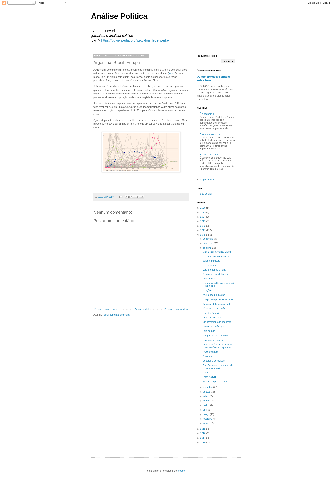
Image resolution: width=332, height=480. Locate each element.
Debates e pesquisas (214, 361)
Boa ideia (207, 356)
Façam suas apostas (213, 340)
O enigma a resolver (210, 134)
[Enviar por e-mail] (127, 197)
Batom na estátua (209, 154)
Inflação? (207, 290)
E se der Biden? (211, 313)
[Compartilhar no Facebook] (138, 197)
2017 (203, 438)
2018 (203, 433)
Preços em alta (210, 351)
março (206, 414)
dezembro (208, 238)
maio (206, 405)
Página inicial (142, 309)
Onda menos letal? (212, 317)
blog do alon (206, 193)
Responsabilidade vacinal (216, 304)
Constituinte (209, 278)
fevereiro (208, 418)
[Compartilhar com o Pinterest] (142, 197)
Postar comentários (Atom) (116, 315)
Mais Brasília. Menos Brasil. (217, 251)
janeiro (207, 423)
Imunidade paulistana (214, 295)
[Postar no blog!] (131, 197)
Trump (206, 372)
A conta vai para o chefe (215, 381)
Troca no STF (210, 377)
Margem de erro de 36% (215, 335)
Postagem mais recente (106, 309)
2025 (203, 212)
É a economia (207, 114)
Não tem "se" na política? (216, 308)
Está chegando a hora (214, 269)
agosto (207, 392)
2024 (203, 217)
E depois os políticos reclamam (219, 299)
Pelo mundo (209, 331)
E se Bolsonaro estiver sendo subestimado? (218, 366)
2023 (203, 221)
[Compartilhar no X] (134, 197)
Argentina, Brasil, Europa (216, 274)
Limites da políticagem (214, 326)
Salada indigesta (211, 260)
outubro (207, 248)
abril (205, 409)
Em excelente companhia (216, 256)
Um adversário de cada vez (217, 322)
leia (171, 73)
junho (206, 400)
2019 (203, 429)
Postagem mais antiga (176, 309)
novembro (208, 243)
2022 (203, 226)
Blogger (181, 470)
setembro (208, 387)
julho (206, 396)
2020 (203, 235)
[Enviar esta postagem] (120, 197)
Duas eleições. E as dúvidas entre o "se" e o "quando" (217, 346)
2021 (203, 230)
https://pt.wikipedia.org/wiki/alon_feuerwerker (135, 40)
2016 (203, 442)
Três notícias (209, 265)
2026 (203, 208)
